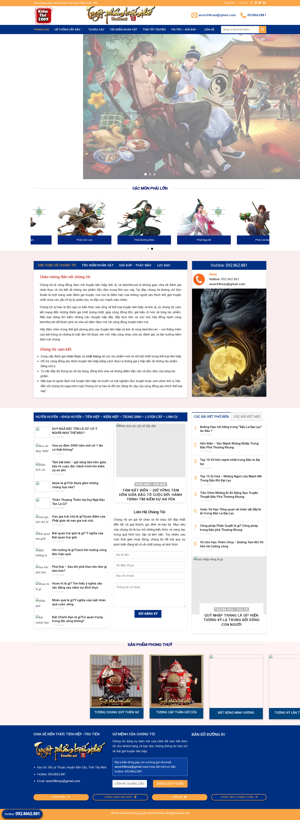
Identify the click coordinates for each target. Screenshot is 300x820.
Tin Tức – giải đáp (183, 29)
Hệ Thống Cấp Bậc (67, 29)
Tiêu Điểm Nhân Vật (123, 29)
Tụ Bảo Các (96, 29)
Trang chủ (229, 2)
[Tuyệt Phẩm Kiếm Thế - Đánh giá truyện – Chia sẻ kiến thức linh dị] (56, 15)
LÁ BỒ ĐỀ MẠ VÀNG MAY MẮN (23, 714)
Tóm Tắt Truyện (154, 29)
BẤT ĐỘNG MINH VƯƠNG (262, 714)
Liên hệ (243, 2)
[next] (288, 107)
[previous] (11, 107)
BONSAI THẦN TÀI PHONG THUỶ (83, 714)
